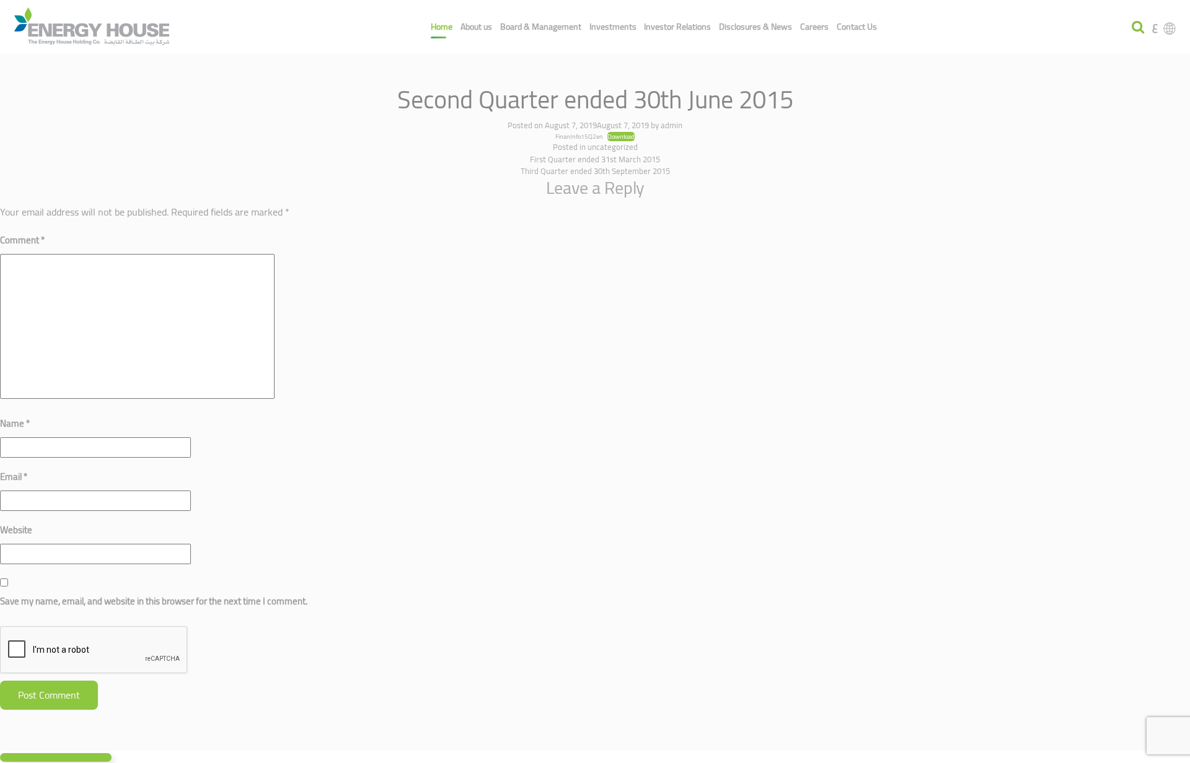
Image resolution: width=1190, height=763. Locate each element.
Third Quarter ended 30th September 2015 (595, 171)
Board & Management (540, 27)
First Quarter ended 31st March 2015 (595, 159)
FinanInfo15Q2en (579, 136)
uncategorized (613, 146)
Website (16, 530)
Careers (814, 27)
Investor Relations (677, 27)
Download (621, 137)
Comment (22, 240)
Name (15, 423)
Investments (613, 27)
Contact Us (857, 27)
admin (671, 125)
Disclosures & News (755, 27)
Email (13, 477)
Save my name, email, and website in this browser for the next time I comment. (153, 601)
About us (476, 27)
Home (441, 27)
